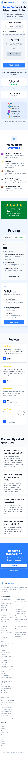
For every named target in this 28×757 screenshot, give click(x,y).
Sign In (24, 2)
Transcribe (14, 65)
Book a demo (14, 570)
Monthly (7, 237)
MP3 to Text (4, 615)
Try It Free (14, 565)
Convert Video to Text (6, 632)
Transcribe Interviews (6, 709)
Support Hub (4, 732)
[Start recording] (23, 32)
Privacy (3, 743)
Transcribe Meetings (6, 711)
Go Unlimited (14, 322)
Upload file (10, 26)
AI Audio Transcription (20, 621)
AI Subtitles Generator (20, 634)
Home (2, 726)
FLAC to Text (4, 626)
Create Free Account (14, 276)
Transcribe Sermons (6, 713)
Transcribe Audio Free (20, 613)
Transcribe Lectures (6, 707)
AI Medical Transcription (7, 715)
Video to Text (4, 630)
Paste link (18, 26)
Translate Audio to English (7, 718)
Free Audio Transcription (7, 700)
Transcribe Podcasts (6, 705)
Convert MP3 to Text (6, 613)
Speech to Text (5, 635)
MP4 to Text (4, 628)
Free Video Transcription (7, 702)
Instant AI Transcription (21, 619)
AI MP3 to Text (5, 619)
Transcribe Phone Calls (7, 660)
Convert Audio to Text (6, 603)
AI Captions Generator (20, 632)
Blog (2, 730)
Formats (3, 737)
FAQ (2, 739)
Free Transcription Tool (21, 601)
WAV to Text (4, 624)
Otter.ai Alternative (6, 688)
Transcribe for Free (20, 599)
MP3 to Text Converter (7, 617)
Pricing (3, 728)
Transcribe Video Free (20, 611)
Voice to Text (4, 637)
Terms (2, 745)
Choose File (14, 54)
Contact (3, 741)
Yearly (18, 237)
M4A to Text (4, 621)
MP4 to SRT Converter (20, 626)
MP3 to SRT (18, 624)
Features (3, 735)
